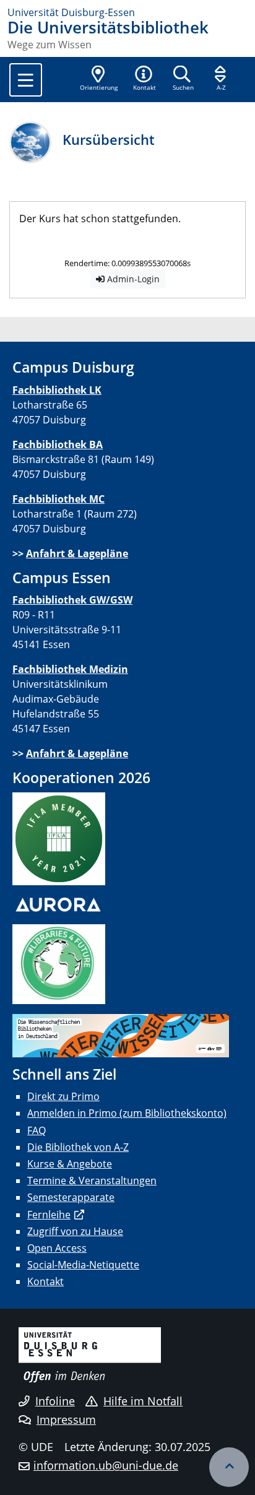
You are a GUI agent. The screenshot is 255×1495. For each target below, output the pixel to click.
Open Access (57, 1248)
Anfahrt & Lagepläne (77, 553)
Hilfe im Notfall (143, 1400)
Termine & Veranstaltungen (92, 1180)
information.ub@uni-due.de (105, 1465)
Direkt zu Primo (63, 1096)
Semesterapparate (71, 1197)
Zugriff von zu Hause (75, 1231)
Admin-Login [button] (132, 279)
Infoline (55, 1400)
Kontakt (45, 1281)
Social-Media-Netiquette (83, 1265)
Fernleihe (49, 1214)
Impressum (66, 1419)
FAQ (36, 1130)
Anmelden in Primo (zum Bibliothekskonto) (127, 1113)
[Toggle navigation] (25, 80)
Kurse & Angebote (69, 1164)
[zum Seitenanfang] (229, 1467)
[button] (144, 79)
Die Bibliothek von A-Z (78, 1147)
